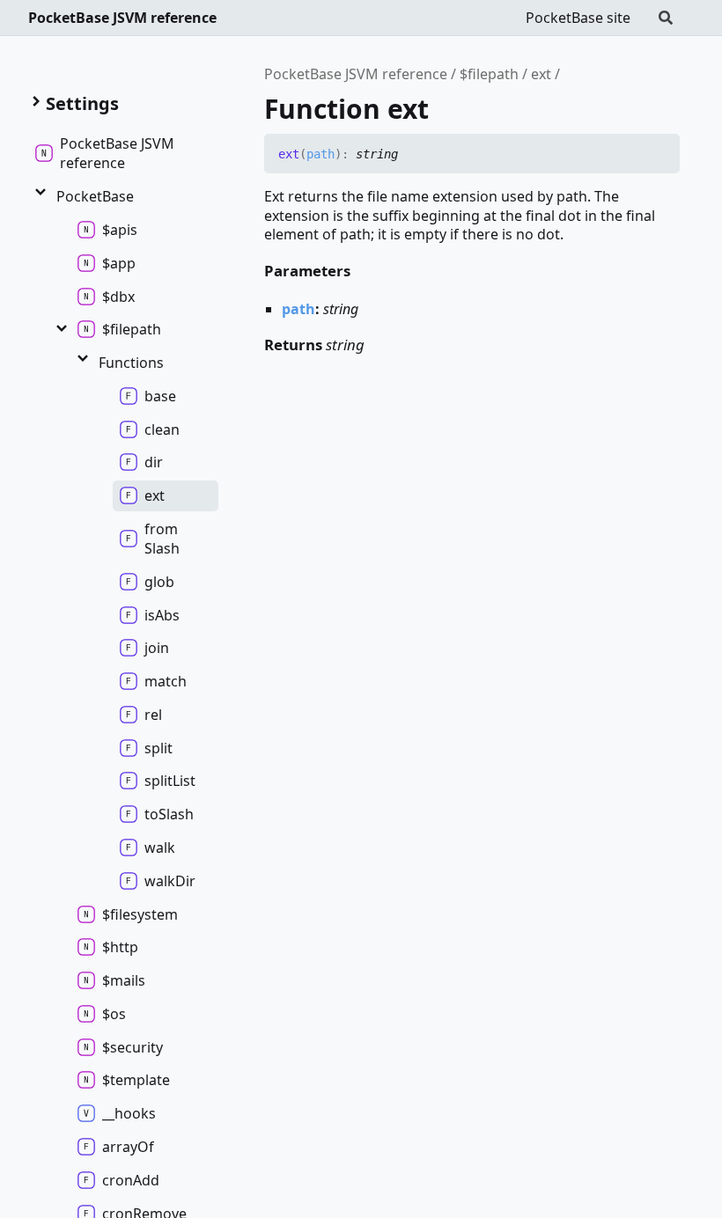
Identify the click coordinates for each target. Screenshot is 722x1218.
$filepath (489, 74)
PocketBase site (578, 17)
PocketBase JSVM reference (122, 17)
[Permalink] (411, 155)
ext (541, 74)
